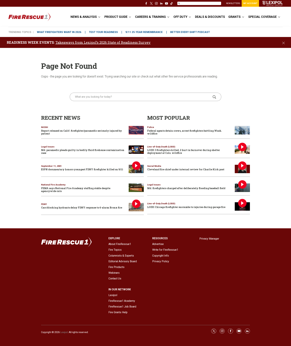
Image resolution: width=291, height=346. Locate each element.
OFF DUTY (180, 16)
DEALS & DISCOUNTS (210, 16)
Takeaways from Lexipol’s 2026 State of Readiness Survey (103, 42)
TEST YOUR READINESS (103, 32)
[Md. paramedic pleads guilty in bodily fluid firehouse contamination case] (136, 149)
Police (150, 127)
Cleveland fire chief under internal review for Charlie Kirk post (185, 169)
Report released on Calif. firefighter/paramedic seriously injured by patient (81, 132)
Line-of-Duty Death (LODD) (161, 146)
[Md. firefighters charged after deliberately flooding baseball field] (242, 187)
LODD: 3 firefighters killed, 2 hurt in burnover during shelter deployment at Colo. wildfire (183, 151)
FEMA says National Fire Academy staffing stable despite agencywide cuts (75, 190)
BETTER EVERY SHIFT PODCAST (190, 32)
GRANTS (234, 16)
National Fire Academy (53, 184)
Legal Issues (47, 146)
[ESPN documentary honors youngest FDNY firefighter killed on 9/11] (136, 169)
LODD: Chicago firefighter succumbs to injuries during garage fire (186, 207)
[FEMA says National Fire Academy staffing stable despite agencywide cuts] (136, 187)
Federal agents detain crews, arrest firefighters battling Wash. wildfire (184, 132)
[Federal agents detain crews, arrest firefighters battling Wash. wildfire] (242, 130)
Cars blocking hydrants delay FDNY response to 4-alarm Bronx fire (81, 207)
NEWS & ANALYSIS (84, 16)
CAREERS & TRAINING (150, 16)
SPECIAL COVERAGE (262, 16)
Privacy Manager (209, 238)
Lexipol (64, 332)
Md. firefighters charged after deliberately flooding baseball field (186, 188)
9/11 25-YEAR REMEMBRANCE (144, 32)
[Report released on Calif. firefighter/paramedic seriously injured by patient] (136, 130)
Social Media (154, 166)
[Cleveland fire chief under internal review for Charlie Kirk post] (242, 169)
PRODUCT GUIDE (115, 16)
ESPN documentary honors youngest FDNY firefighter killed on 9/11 (82, 169)
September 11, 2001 (51, 166)
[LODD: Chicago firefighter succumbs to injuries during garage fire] (242, 206)
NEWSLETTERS (233, 3)
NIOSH (44, 127)
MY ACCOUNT (250, 3)
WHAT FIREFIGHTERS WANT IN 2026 (59, 32)
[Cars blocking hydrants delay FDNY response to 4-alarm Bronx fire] (136, 207)
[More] (99, 17)
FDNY (44, 204)
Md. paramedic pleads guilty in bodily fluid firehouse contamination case (82, 151)
